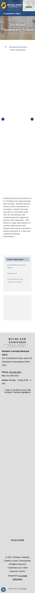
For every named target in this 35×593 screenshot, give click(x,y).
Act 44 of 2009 (17, 540)
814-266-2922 (15, 372)
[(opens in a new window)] (17, 287)
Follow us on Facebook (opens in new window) (31, 13)
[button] (2, 119)
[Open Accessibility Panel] (3, 589)
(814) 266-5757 (12, 273)
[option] (17, 119)
